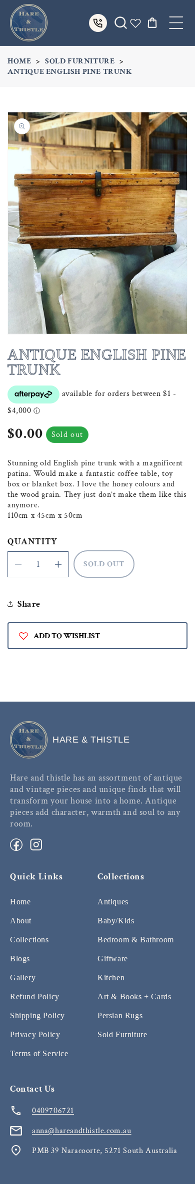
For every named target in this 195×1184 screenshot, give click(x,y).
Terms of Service (39, 1053)
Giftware (113, 958)
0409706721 (53, 1111)
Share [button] (29, 604)
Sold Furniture (79, 61)
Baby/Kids (116, 920)
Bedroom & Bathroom (136, 939)
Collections (29, 939)
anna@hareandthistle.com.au (82, 1131)
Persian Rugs (120, 1015)
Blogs (20, 958)
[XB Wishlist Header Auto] (136, 23)
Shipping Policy (37, 1015)
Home (19, 61)
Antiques (113, 901)
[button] (176, 22)
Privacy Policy (35, 1034)
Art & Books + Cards (134, 996)
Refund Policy (35, 996)
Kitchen (111, 977)
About (21, 920)
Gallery (23, 977)
